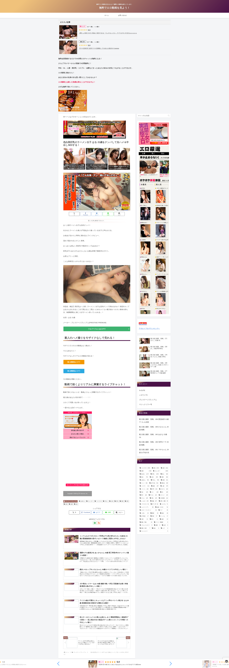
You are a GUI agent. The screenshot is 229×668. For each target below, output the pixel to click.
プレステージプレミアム (71, 501)
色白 (77, 504)
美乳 (127, 501)
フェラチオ (99, 501)
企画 (112, 501)
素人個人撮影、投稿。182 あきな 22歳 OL (153, 436)
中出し (106, 501)
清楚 (122, 501)
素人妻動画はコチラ (73, 371)
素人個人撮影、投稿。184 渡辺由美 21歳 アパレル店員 (154, 420)
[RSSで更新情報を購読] (99, 523)
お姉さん (83, 501)
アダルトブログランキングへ (149, 328)
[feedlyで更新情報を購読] (95, 523)
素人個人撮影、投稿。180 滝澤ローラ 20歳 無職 (154, 443)
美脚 (71, 504)
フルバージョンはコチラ (97, 329)
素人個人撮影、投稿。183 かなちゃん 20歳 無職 (154, 428)
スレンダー (90, 501)
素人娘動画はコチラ (73, 362)
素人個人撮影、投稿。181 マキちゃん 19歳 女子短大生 (154, 451)
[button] (58, 664)
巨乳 (117, 501)
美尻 (66, 504)
